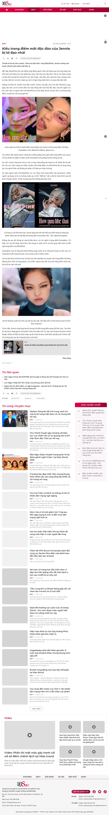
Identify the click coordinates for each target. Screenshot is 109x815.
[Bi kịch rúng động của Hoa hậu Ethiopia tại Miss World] (15, 677)
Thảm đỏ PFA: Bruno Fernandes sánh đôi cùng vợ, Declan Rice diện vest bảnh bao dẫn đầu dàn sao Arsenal (50, 553)
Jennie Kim (15, 398)
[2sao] (6, 9)
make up (28, 398)
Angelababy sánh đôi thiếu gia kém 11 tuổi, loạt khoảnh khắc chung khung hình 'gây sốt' (50, 653)
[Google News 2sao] (30, 58)
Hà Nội (74, 796)
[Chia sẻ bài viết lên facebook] (3, 58)
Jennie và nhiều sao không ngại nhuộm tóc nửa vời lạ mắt (45, 345)
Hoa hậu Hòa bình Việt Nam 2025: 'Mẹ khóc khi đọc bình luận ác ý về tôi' (70, 737)
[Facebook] (94, 791)
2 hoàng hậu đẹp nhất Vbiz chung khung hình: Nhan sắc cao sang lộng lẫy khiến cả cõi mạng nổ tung (50, 477)
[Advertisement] (91, 72)
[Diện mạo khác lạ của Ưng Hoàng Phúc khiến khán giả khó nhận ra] (15, 638)
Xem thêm (36, 709)
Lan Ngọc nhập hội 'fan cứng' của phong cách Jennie (27, 383)
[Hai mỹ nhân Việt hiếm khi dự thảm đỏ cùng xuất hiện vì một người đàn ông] (15, 538)
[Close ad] (105, 15)
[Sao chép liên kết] (16, 58)
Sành (91, 10)
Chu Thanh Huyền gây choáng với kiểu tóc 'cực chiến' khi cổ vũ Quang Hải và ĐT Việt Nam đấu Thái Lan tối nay (50, 435)
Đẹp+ (33, 10)
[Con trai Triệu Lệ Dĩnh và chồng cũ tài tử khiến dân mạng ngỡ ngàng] (15, 500)
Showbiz (19, 10)
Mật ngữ (77, 10)
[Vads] (105, 40)
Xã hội (63, 10)
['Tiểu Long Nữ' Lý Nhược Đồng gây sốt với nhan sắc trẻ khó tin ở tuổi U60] (15, 595)
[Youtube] (99, 791)
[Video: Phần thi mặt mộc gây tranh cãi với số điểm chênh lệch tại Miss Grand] (29, 735)
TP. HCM (74, 803)
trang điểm (41, 398)
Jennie (68, 155)
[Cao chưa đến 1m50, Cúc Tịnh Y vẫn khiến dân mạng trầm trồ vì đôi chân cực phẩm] (15, 696)
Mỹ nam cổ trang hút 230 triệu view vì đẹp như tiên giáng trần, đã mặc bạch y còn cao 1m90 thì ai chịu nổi (49, 572)
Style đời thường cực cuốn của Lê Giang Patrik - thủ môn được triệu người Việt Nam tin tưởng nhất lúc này (49, 610)
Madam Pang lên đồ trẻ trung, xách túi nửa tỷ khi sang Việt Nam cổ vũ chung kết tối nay (50, 414)
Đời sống (47, 10)
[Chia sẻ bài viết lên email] (12, 58)
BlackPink (23, 261)
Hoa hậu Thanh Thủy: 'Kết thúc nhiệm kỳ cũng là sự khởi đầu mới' (70, 762)
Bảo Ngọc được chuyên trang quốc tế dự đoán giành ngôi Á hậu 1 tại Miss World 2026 (50, 457)
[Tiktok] (105, 791)
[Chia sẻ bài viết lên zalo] (8, 58)
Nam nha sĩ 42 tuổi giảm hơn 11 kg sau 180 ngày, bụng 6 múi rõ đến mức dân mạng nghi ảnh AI (48, 515)
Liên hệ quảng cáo (81, 792)
